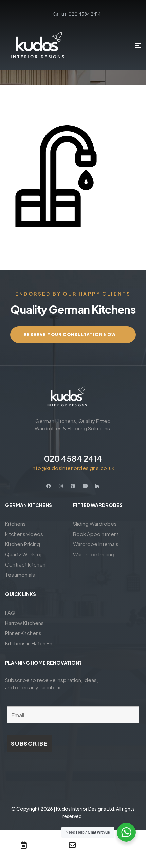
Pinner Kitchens (23, 633)
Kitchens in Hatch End (30, 643)
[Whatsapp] (121, 845)
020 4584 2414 (73, 458)
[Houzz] (97, 486)
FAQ (10, 612)
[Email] (72, 845)
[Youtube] (85, 486)
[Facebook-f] (48, 486)
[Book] (23, 845)
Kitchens (15, 523)
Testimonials (20, 574)
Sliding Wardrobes (95, 523)
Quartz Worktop (24, 554)
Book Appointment (96, 534)
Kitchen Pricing (22, 544)
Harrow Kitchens (24, 622)
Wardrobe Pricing (93, 554)
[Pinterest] (73, 486)
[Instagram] (61, 486)
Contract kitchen (25, 564)
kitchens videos (24, 534)
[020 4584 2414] (73, 443)
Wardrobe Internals (95, 544)
